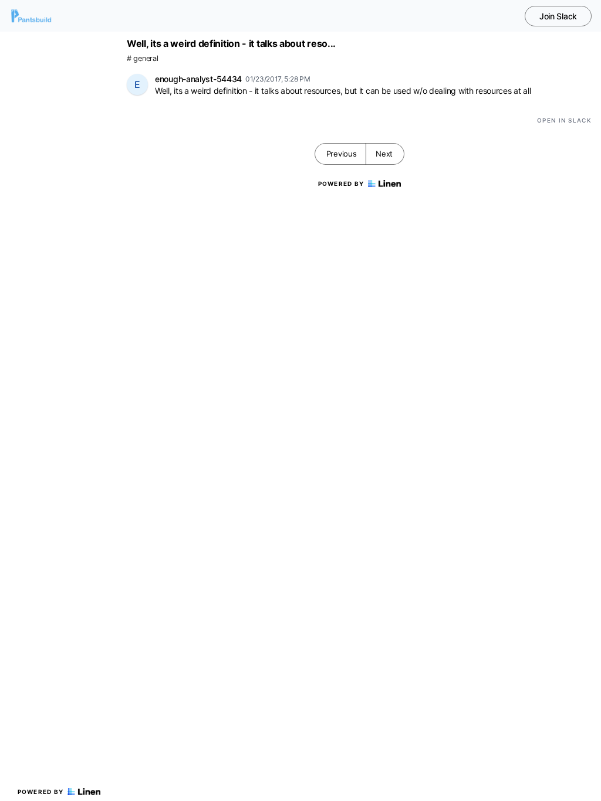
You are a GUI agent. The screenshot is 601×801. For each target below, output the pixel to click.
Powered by (41, 791)
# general (142, 58)
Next (384, 153)
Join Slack (558, 16)
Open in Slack (564, 120)
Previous (341, 153)
